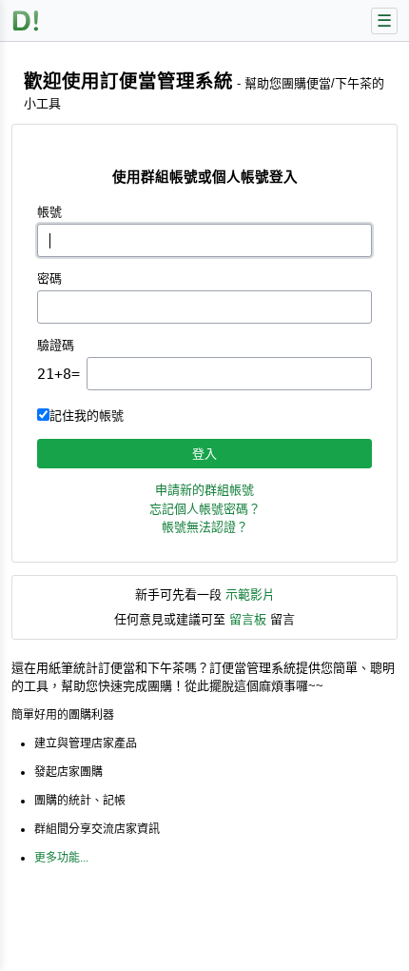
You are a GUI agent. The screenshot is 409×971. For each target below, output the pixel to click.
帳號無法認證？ (205, 527)
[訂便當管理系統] (26, 20)
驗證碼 (55, 345)
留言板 (247, 619)
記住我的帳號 (86, 415)
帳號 (49, 212)
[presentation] (229, 373)
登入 (204, 453)
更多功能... (61, 857)
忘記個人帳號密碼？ (205, 509)
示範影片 (250, 594)
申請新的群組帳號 (204, 490)
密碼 (49, 278)
